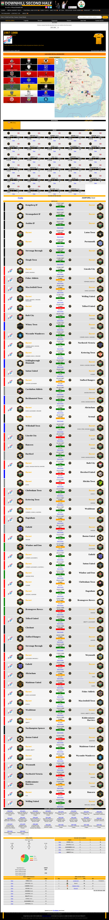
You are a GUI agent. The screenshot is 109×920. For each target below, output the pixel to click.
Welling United (11, 102)
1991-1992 (86, 817)
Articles (95, 10)
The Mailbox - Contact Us (10, 13)
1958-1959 (73, 824)
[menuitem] (3, 10)
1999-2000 (35, 817)
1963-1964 (60, 824)
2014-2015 (73, 811)
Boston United (46, 63)
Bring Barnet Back (14, 10)
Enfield (46, 70)
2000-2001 (22, 817)
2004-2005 (99, 811)
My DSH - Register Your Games (70, 10)
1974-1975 (22, 824)
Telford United (29, 95)
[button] (70, 96)
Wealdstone (46, 95)
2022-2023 (35, 811)
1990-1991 (99, 818)
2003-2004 (9, 818)
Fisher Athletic (12, 76)
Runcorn (29, 89)
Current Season (99, 20)
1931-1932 (9, 831)
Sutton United (12, 95)
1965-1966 (35, 824)
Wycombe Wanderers (45, 102)
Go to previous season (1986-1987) (11, 50)
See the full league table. (99, 890)
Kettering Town (28, 76)
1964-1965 (48, 824)
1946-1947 (99, 824)
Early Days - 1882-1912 (49, 10)
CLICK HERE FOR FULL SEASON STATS (54, 54)
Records (40, 20)
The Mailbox (56, 910)
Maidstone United (46, 82)
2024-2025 (9, 811)
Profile (20, 198)
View (12, 128)
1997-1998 (48, 817)
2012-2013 (86, 811)
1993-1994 (60, 817)
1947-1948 (86, 824)
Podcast (87, 10)
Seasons (16, 17)
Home (3, 10)
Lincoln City (11, 82)
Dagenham (29, 70)
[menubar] (54, 12)
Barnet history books (46, 915)
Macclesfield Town (28, 82)
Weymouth (29, 102)
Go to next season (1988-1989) (98, 50)
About (24, 13)
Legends (26, 20)
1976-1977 (9, 824)
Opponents (54, 20)
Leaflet (88, 116)
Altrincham (12, 63)
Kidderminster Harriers (46, 76)
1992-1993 (73, 817)
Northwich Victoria (11, 89)
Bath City (29, 63)
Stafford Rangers (46, 89)
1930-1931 (22, 831)
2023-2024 (22, 811)
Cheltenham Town (11, 70)
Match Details (60, 209)
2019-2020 (48, 811)
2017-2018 (60, 811)
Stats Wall (83, 20)
